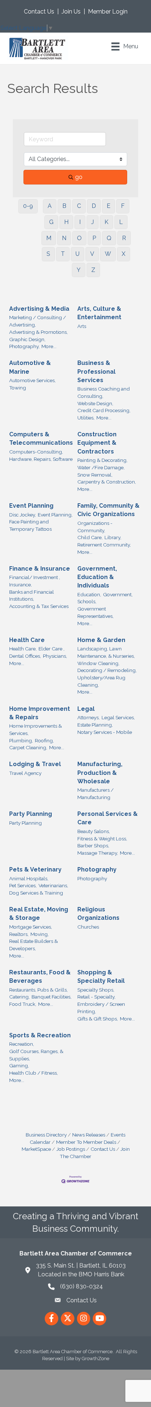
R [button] (124, 238)
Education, (89, 594)
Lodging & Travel (35, 764)
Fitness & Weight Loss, (102, 838)
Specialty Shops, (95, 990)
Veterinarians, (53, 885)
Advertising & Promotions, (38, 332)
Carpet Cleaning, (28, 747)
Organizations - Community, (95, 526)
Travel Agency (25, 773)
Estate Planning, (95, 725)
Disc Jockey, (22, 515)
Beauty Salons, (93, 831)
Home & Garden (101, 640)
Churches (88, 927)
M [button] (48, 238)
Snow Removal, (95, 475)
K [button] (106, 222)
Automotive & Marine (30, 367)
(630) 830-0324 (81, 1286)
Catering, (19, 997)
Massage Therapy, (97, 853)
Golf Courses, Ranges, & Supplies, (36, 1054)
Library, (112, 537)
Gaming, (19, 1065)
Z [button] (93, 269)
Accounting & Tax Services (39, 606)
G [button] (51, 222)
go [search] (78, 176)
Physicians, (55, 656)
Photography (97, 869)
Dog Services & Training (36, 893)
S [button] (48, 253)
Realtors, (19, 934)
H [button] (66, 222)
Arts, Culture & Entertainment (99, 313)
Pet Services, (23, 885)
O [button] (79, 238)
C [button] (79, 205)
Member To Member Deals (86, 1142)
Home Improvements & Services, (35, 729)
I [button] (80, 222)
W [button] (108, 253)
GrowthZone (95, 1358)
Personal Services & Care (107, 818)
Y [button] (79, 269)
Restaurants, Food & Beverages (40, 976)
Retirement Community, (104, 545)
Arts (81, 326)
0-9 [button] (28, 205)
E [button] (108, 205)
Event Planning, (55, 515)
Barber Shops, (93, 845)
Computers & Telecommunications (41, 438)
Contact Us (39, 11)
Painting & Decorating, (102, 460)
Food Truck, (22, 1004)
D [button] (94, 205)
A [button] (50, 205)
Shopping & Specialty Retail (101, 976)
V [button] (92, 253)
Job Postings (70, 1149)
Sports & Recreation (40, 1035)
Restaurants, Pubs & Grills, (38, 990)
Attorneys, (88, 717)
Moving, (39, 934)
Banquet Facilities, (51, 997)
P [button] (94, 238)
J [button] (92, 222)
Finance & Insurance (39, 568)
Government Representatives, (95, 612)
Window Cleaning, (98, 663)
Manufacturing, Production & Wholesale (99, 772)
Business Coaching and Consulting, (103, 392)
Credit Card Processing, (103, 410)
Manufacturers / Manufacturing (95, 793)
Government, (118, 594)
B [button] (64, 205)
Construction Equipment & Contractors (97, 443)
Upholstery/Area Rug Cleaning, (101, 681)
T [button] (63, 253)
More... (48, 346)
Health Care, (23, 649)
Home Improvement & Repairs (39, 713)
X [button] (123, 253)
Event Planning (31, 505)
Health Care (27, 640)
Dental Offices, (25, 656)
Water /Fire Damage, (101, 467)
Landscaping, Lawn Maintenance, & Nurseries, (106, 652)
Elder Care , (51, 649)
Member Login (108, 11)
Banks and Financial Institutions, (31, 595)
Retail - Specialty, (96, 997)
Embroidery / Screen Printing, (101, 1007)
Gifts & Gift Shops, (97, 1019)
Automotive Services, (32, 380)
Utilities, (86, 418)
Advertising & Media (39, 308)
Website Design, (95, 403)
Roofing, (44, 740)
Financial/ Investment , (34, 577)
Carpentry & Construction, (106, 482)
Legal (86, 708)
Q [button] (109, 238)
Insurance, (20, 584)
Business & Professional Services (96, 371)
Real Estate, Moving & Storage (38, 913)
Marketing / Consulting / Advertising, (37, 321)
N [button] (64, 238)
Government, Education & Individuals (97, 577)
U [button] (78, 253)
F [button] (123, 205)
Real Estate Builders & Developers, (33, 944)
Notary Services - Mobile (104, 732)
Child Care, (90, 537)
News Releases (88, 1135)
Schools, (86, 601)
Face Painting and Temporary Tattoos (30, 525)
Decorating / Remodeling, (107, 670)
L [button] (121, 222)
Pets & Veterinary (35, 869)
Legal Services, (118, 717)
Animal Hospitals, (28, 878)
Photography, (24, 346)
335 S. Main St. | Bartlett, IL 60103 (81, 1265)
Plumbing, (21, 740)
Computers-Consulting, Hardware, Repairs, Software (41, 455)
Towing (17, 388)
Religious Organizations (98, 913)
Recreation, (21, 1044)
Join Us (71, 11)
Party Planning (30, 813)
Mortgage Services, (30, 927)
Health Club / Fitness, (33, 1073)
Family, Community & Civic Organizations (108, 510)
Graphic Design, (27, 339)
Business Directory (46, 1135)
